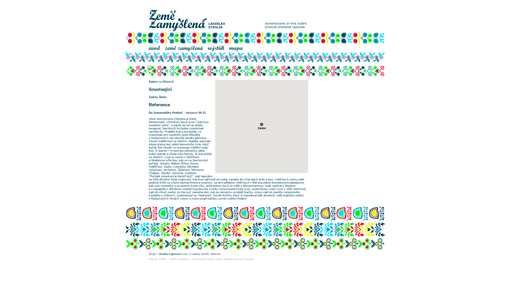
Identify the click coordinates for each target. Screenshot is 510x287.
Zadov (153, 81)
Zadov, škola (157, 97)
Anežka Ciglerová (169, 254)
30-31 (202, 112)
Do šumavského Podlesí (165, 112)
